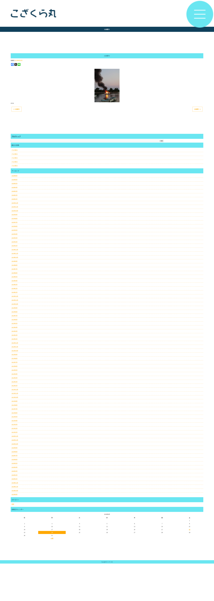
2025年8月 (14, 218)
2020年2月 (14, 475)
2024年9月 (14, 261)
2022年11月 (15, 347)
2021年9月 (14, 401)
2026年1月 (14, 199)
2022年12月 (15, 343)
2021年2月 (14, 428)
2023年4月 (14, 327)
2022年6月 (14, 366)
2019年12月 (15, 483)
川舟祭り (16, 109)
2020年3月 (14, 471)
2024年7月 (14, 269)
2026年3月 (14, 191)
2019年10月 (15, 490)
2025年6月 (14, 226)
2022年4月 (14, 374)
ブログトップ (16, 136)
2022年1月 (14, 385)
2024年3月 (14, 284)
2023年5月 (14, 323)
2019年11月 (15, 486)
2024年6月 (14, 273)
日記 (13, 504)
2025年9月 (14, 214)
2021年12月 (15, 389)
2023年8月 (14, 312)
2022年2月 (14, 382)
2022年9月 (14, 354)
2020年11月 (15, 440)
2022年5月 (14, 370)
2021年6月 (14, 413)
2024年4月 (14, 281)
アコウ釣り (15, 150)
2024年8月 (14, 265)
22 (189, 529)
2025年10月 (15, 211)
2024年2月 (14, 288)
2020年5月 (14, 463)
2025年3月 (14, 238)
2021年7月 (14, 409)
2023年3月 (14, 331)
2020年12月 (15, 436)
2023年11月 (15, 300)
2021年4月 (14, 420)
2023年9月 (14, 308)
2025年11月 (15, 207)
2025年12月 (15, 203)
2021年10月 (15, 397)
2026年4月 (14, 187)
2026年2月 (14, 195)
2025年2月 (14, 242)
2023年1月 (14, 339)
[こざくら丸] (107, 13)
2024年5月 (14, 277)
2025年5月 (14, 230)
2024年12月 (15, 249)
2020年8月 (14, 452)
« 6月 (52, 538)
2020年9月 (14, 448)
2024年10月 (15, 257)
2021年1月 (14, 432)
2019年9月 (14, 494)
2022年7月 (14, 362)
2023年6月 (14, 319)
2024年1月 (14, 292)
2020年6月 (14, 459)
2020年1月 (14, 479)
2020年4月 (14, 467)
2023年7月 (14, 315)
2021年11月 (15, 393)
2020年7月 (14, 455)
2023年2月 (14, 335)
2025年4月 (14, 234)
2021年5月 (14, 417)
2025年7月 (14, 222)
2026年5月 (14, 183)
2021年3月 (14, 424)
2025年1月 (14, 246)
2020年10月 (15, 444)
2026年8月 (14, 176)
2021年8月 (14, 405)
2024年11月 (15, 253)
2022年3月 (14, 378)
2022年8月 (14, 358)
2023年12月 (15, 296)
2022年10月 (15, 350)
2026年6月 (14, 179)
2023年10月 (15, 304)
